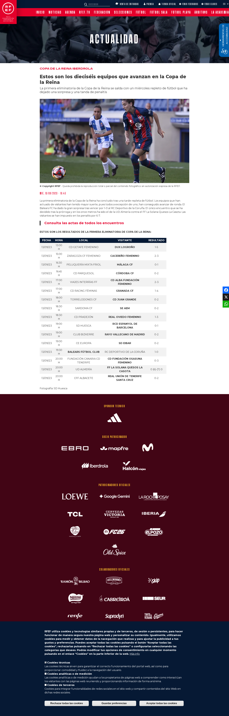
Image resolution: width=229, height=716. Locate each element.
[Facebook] (225, 289)
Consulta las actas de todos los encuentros (84, 223)
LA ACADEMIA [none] (220, 12)
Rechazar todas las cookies (66, 703)
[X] (225, 296)
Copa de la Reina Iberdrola (66, 68)
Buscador (86, 4)
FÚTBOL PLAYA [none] (181, 12)
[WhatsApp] (225, 303)
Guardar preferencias (114, 703)
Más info (135, 653)
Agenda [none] (70, 12)
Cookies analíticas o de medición (69, 673)
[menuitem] (40, 12)
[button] (228, 4)
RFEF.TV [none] (84, 12)
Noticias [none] (55, 12)
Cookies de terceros (60, 685)
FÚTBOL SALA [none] (159, 12)
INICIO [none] (40, 12)
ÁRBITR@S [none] (201, 12)
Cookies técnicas (58, 662)
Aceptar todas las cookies (161, 703)
